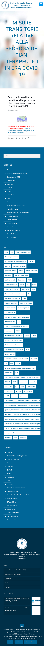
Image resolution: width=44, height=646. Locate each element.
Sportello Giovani (12, 234)
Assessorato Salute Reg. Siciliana (17, 173)
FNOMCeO (10, 195)
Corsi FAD (10, 184)
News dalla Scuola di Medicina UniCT (18, 212)
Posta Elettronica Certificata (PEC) (15, 570)
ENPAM (9, 188)
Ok (10, 642)
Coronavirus (11, 180)
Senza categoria (12, 223)
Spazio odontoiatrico (13, 230)
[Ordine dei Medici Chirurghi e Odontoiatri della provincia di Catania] (17, 5)
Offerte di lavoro (12, 220)
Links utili (8, 578)
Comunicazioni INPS (13, 177)
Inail (8, 198)
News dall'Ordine (12, 209)
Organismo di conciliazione (13, 574)
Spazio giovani (11, 227)
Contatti (7, 583)
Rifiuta (19, 642)
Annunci (9, 170)
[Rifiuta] (41, 636)
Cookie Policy (30, 642)
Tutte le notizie (11, 237)
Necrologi (10, 202)
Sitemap (7, 587)
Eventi (9, 191)
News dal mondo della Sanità (16, 205)
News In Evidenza (12, 216)
